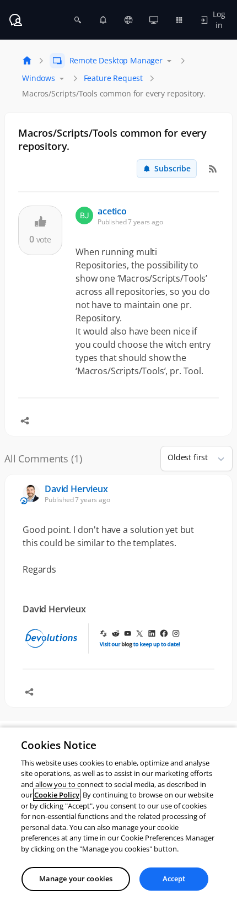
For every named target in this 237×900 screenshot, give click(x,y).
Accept (174, 878)
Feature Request (113, 78)
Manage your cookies (75, 878)
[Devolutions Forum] (15, 19)
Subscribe (172, 168)
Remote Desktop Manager (116, 60)
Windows (38, 78)
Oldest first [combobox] (188, 457)
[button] (216, 458)
